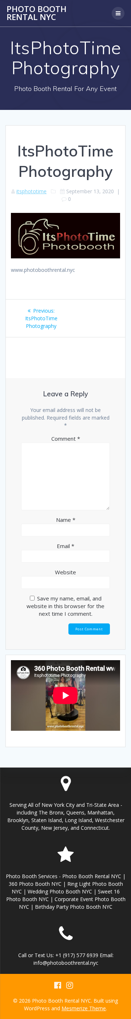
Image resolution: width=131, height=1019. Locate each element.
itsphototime (31, 191)
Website (65, 572)
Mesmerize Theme (83, 1008)
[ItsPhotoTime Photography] (65, 256)
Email (65, 546)
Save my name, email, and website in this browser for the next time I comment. (65, 606)
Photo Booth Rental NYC (37, 13)
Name (65, 519)
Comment (65, 438)
